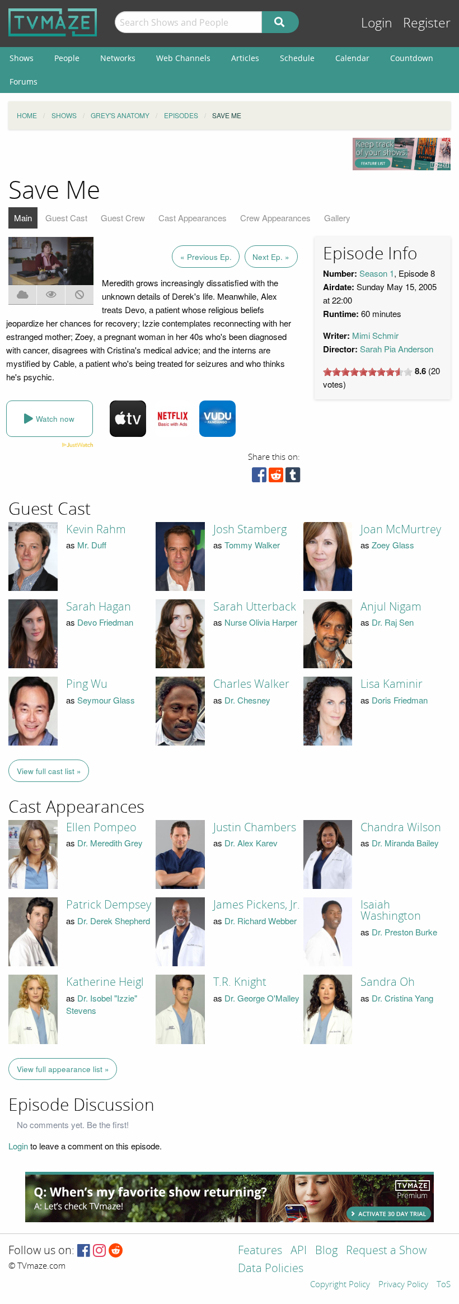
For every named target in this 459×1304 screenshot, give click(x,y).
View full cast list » (49, 771)
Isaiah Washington (390, 910)
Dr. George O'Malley (261, 998)
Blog (326, 1251)
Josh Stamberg (250, 529)
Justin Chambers (254, 827)
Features (260, 1251)
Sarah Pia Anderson (396, 349)
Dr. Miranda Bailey (405, 843)
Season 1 (376, 273)
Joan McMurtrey (400, 529)
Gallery (337, 217)
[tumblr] (292, 477)
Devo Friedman (105, 622)
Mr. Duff (91, 545)
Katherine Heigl (105, 982)
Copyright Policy (340, 1284)
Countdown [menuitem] (411, 58)
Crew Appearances (275, 217)
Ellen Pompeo (101, 827)
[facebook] (259, 477)
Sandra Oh (387, 982)
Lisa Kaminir (391, 684)
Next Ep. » (270, 257)
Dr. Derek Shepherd (113, 920)
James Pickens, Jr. (256, 904)
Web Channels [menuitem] (183, 58)
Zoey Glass (393, 545)
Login (376, 23)
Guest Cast (66, 217)
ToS (444, 1284)
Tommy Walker (252, 545)
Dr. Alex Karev (251, 843)
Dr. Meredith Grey (110, 843)
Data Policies (270, 1269)
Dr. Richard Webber (260, 920)
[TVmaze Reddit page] (116, 1251)
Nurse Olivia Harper (260, 622)
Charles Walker (251, 684)
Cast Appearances (192, 217)
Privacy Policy (403, 1284)
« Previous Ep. (206, 257)
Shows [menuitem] (22, 58)
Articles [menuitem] (245, 58)
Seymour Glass (106, 700)
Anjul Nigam (390, 606)
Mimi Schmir (375, 335)
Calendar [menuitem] (352, 58)
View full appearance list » (63, 1069)
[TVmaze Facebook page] (83, 1251)
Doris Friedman (400, 700)
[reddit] (276, 477)
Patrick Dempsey (108, 904)
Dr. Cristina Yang (402, 998)
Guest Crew (123, 217)
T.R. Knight (239, 982)
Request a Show (386, 1251)
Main (23, 217)
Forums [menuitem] (24, 81)
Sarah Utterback (254, 606)
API (299, 1251)
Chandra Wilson (400, 827)
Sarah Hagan (98, 606)
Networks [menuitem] (117, 58)
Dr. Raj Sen (393, 622)
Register (427, 23)
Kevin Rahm (96, 529)
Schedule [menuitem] (297, 58)
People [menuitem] (66, 58)
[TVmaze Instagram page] (99, 1251)
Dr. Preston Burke (404, 932)
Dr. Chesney (247, 700)
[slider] (368, 371)
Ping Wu (86, 684)
